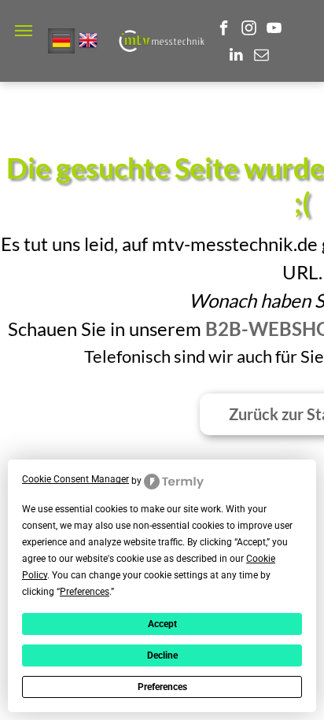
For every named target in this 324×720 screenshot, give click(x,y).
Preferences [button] (84, 591)
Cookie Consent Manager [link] (75, 479)
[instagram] (248, 30)
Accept (162, 624)
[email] (261, 56)
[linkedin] (236, 56)
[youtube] (274, 30)
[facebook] (223, 30)
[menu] (23, 30)
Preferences (162, 686)
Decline (162, 655)
